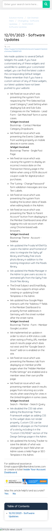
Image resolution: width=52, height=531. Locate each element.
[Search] (46, 4)
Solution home (16, 17)
